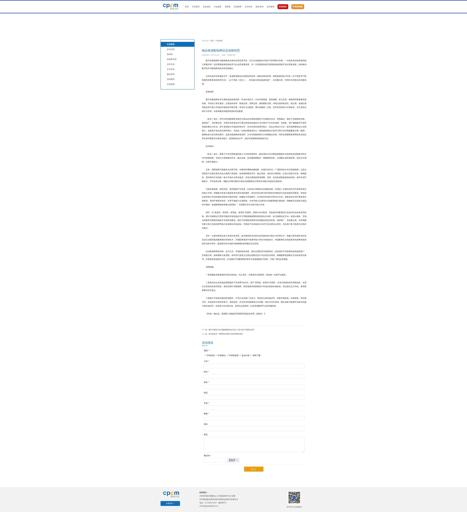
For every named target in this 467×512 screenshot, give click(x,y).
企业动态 (207, 7)
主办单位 (248, 7)
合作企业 (171, 64)
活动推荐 (238, 7)
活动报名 (283, 6)
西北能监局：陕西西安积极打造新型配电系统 (226, 334)
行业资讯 (196, 7)
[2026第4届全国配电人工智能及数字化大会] (171, 6)
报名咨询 (259, 7)
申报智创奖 (298, 6)
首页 (187, 7)
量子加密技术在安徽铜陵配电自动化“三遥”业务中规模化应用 (231, 330)
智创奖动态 (172, 59)
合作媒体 (270, 7)
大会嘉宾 (218, 7)
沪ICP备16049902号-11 (208, 506)
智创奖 (228, 7)
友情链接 (169, 503)
